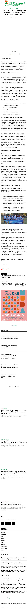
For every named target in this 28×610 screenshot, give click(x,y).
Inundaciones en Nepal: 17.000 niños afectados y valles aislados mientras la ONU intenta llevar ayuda (9, 375)
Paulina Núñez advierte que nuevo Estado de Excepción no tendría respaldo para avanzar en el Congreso (13, 412)
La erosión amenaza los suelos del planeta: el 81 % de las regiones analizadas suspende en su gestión (9, 366)
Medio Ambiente (5, 439)
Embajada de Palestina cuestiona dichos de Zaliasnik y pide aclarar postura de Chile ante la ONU (9, 347)
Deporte (11, 8)
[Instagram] (6, 523)
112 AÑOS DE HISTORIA (12, 274)
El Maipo (17, 8)
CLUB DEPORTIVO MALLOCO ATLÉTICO (10, 275)
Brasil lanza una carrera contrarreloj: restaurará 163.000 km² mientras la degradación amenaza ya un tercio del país (8, 356)
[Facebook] (2, 523)
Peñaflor (9, 277)
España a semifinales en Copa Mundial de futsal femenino (7, 284)
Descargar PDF (6, 269)
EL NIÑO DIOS (22, 275)
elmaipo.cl (4, 277)
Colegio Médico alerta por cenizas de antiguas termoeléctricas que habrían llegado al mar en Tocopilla (9, 337)
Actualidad (4, 408)
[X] (9, 523)
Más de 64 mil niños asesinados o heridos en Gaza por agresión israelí (20, 284)
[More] (21, 54)
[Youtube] (13, 523)
